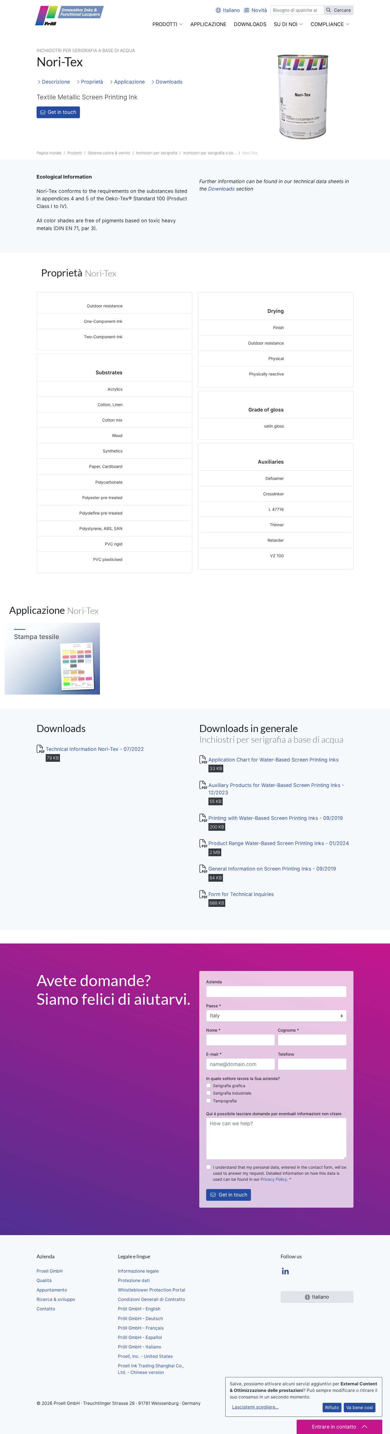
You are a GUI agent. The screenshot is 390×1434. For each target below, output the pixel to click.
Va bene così (359, 1407)
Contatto (46, 1309)
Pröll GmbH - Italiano (139, 1347)
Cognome (288, 1030)
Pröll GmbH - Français (141, 1328)
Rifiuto (332, 1407)
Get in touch (62, 112)
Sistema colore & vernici (109, 153)
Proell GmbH (50, 1271)
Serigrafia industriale (232, 1093)
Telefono (286, 1054)
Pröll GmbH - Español (140, 1337)
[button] (168, 24)
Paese (213, 1005)
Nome (213, 1030)
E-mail (214, 1054)
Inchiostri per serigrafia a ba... (209, 153)
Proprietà (91, 82)
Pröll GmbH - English (139, 1309)
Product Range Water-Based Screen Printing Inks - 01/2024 (278, 843)
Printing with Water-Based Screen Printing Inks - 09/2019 (275, 818)
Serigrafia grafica (229, 1085)
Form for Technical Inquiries (241, 894)
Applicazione (129, 82)
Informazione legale (138, 1271)
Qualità (44, 1280)
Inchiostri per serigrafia (156, 153)
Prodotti (74, 153)
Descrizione (55, 82)
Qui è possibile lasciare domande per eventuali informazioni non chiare (273, 1113)
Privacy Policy (274, 1179)
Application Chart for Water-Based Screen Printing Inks (273, 760)
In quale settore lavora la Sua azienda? (243, 1078)
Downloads (168, 82)
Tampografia (225, 1100)
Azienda (214, 981)
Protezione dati (134, 1280)
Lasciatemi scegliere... (255, 1407)
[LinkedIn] (285, 1272)
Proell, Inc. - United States (145, 1356)
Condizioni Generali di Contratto (151, 1299)
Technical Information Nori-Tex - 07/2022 (95, 749)
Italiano (231, 10)
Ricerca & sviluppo (56, 1299)
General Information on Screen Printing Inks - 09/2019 (272, 869)
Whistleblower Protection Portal (151, 1290)
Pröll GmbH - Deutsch (140, 1318)
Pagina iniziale (49, 153)
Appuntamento (52, 1290)
